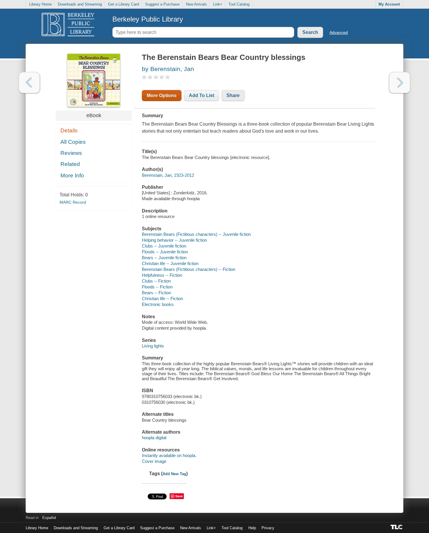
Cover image (154, 461)
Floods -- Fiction (157, 286)
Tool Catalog (239, 4)
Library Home (40, 4)
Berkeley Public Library (147, 19)
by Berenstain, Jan (168, 68)
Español (49, 517)
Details (69, 130)
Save (179, 496)
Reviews (71, 153)
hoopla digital (154, 437)
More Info (72, 175)
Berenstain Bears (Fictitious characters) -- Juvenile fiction (196, 234)
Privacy (267, 528)
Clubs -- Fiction (156, 280)
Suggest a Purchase (162, 4)
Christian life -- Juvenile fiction (170, 263)
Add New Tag (174, 474)
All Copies (73, 142)
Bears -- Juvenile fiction (164, 257)
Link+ (217, 4)
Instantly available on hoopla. (169, 455)
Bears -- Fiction (156, 292)
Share (233, 95)
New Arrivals (196, 4)
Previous (29, 82)
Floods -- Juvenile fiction (165, 251)
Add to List (201, 95)
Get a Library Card (123, 4)
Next (399, 82)
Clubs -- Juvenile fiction (164, 245)
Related (70, 164)
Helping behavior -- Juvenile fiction (174, 240)
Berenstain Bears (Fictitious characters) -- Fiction (188, 269)
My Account (389, 4)
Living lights (153, 345)
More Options (162, 95)
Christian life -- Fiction (162, 298)
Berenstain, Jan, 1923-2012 (168, 175)
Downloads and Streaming (80, 4)
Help (252, 528)
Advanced (338, 32)
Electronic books (158, 304)
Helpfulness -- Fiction (162, 275)
